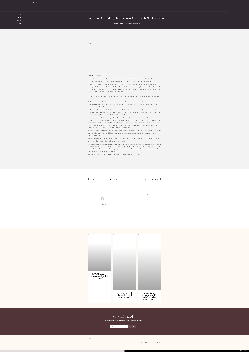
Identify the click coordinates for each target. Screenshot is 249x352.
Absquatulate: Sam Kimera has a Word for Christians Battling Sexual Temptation (149, 296)
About (19, 17)
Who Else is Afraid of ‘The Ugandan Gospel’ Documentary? (124, 295)
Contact (19, 23)
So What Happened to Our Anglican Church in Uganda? (99, 276)
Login (147, 194)
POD (245, 350)
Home (19, 14)
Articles (19, 20)
